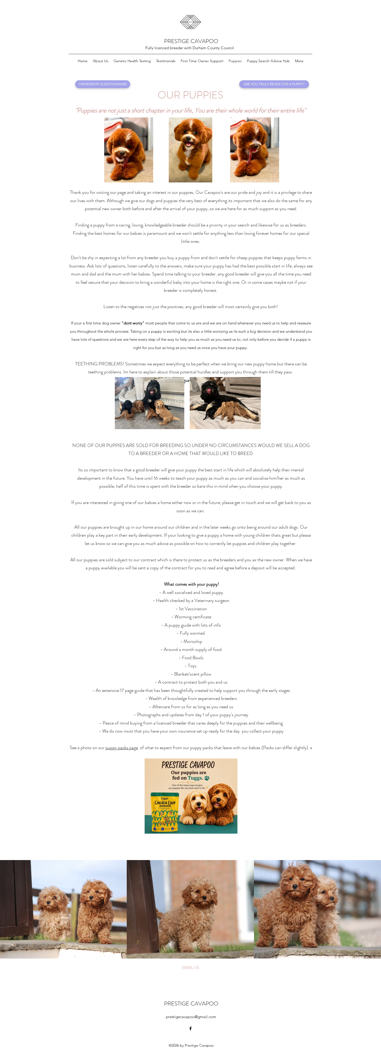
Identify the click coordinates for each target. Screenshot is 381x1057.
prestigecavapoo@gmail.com (191, 1016)
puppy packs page (121, 747)
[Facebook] (190, 1028)
